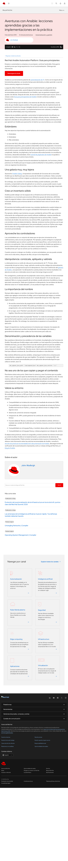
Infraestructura (43, 639)
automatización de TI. (38, 80)
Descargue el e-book (14, 73)
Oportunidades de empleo (41, 746)
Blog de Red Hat (7, 10)
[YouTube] (54, 698)
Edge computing (16, 639)
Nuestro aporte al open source (42, 740)
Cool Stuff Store (27, 772)
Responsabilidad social (40, 743)
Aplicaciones (14, 666)
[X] (62, 698)
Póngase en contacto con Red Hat (31, 770)
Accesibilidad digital (5, 783)
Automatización (16, 579)
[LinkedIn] (50, 698)
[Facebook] (58, 698)
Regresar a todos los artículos (13, 56)
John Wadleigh (14, 40)
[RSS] (61, 47)
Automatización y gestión (44, 35)
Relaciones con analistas (7, 746)
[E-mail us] (19, 47)
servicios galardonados (7, 732)
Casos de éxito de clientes (8, 743)
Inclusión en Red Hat (6, 772)
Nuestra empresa (5, 737)
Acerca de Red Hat (5, 768)
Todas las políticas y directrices (53, 781)
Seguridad (42, 610)
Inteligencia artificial (45, 579)
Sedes (2, 770)
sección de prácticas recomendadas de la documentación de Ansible (27, 444)
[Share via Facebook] (12, 47)
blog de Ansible (10, 448)
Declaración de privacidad (7, 781)
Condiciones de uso (28, 781)
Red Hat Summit (50, 772)
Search (59, 485)
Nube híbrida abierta (17, 610)
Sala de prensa (38, 737)
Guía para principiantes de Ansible (25, 97)
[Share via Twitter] (17, 47)
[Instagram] (66, 698)
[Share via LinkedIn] (15, 47)
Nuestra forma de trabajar (7, 740)
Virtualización (43, 665)
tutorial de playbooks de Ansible (40, 155)
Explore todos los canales (50, 562)
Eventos (48, 768)
